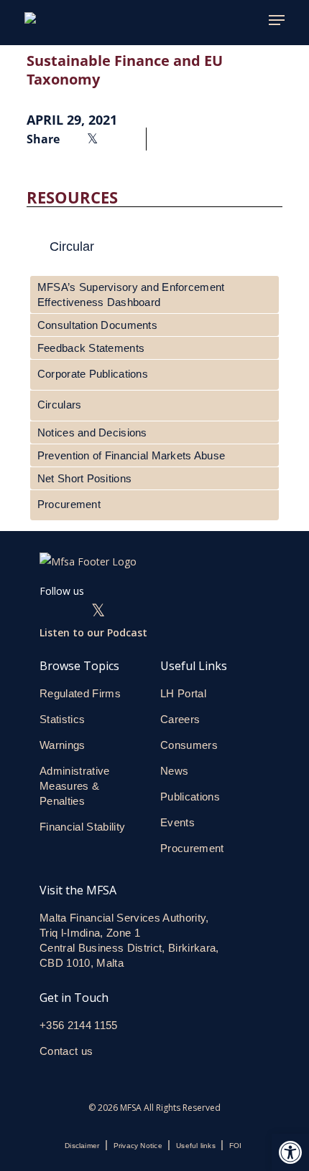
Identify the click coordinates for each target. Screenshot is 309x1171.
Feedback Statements (90, 348)
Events (177, 822)
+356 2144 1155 (79, 1025)
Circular (72, 246)
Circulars (59, 404)
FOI (235, 1146)
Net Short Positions (84, 478)
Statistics (62, 719)
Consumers (189, 745)
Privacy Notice (138, 1146)
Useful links (196, 1146)
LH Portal (183, 693)
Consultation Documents (97, 325)
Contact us (68, 1051)
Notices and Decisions (92, 432)
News (174, 771)
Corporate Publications (92, 374)
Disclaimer (82, 1146)
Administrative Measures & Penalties (75, 786)
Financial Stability (82, 827)
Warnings (63, 745)
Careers (180, 719)
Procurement (69, 504)
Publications (190, 796)
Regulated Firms (80, 693)
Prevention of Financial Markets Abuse (131, 455)
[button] (290, 1152)
